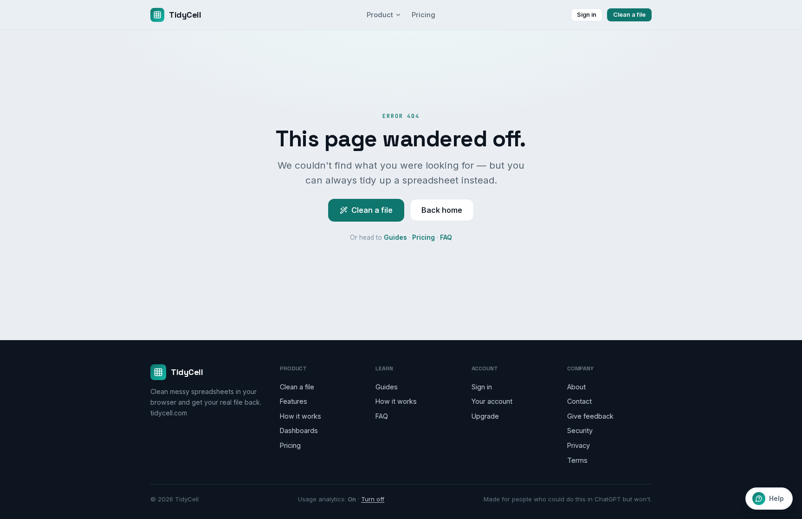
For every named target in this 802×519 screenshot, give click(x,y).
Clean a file (629, 14)
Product (380, 15)
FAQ (446, 237)
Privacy (578, 445)
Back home (441, 210)
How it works (300, 416)
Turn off (372, 499)
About (576, 387)
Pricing (423, 15)
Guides (395, 237)
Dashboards (299, 430)
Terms (577, 460)
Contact (579, 401)
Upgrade (485, 416)
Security (580, 430)
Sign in (586, 14)
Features (293, 401)
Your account (492, 401)
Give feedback (590, 416)
